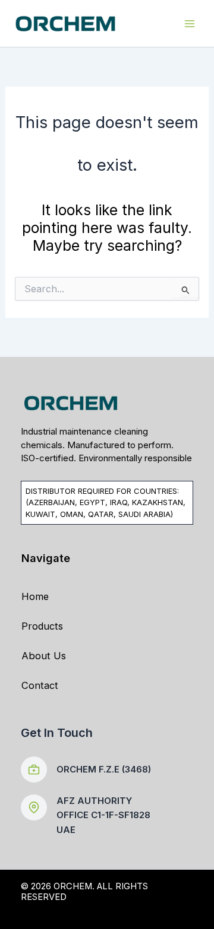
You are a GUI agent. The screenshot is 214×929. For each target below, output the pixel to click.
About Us (43, 656)
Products (42, 626)
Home (35, 596)
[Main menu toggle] (189, 23)
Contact (39, 685)
